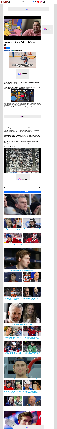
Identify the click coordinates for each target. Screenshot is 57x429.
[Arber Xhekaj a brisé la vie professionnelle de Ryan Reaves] (40, 188)
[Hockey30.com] (6, 2)
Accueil (21, 2)
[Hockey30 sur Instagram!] (41, 2)
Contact (29, 2)
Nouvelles (25, 2)
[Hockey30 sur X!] (35, 2)
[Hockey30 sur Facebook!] (32, 2)
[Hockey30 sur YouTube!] (38, 2)
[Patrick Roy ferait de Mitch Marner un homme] (5, 188)
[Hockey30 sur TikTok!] (44, 2)
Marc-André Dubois (10, 44)
